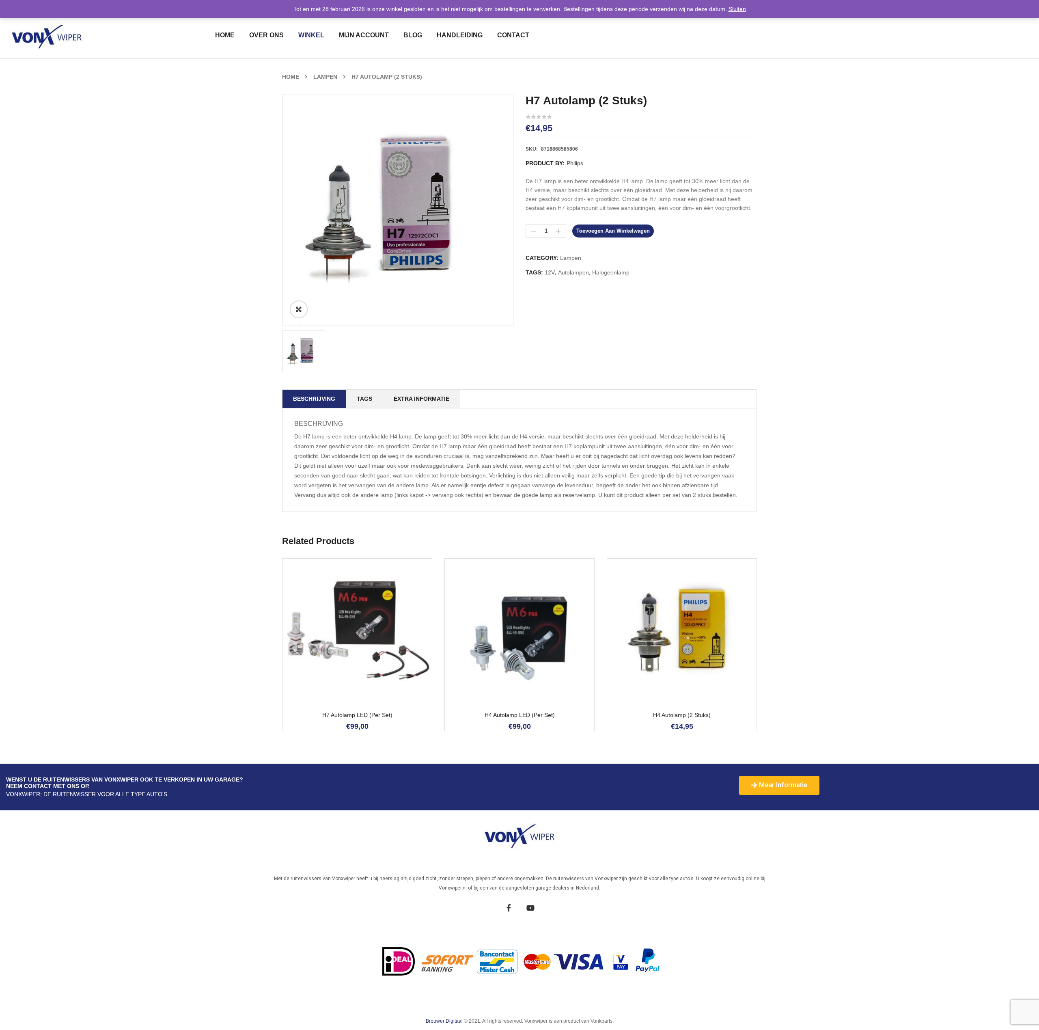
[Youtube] (530, 907)
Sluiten (737, 9)
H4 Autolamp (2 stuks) (682, 715)
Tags (364, 398)
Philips (575, 163)
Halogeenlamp (610, 272)
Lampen (325, 76)
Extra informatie (421, 398)
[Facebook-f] (508, 907)
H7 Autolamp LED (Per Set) (357, 715)
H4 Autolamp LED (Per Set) (520, 715)
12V (550, 272)
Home (290, 76)
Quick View (368, 669)
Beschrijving (314, 398)
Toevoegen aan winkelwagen (613, 231)
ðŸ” (299, 309)
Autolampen (573, 272)
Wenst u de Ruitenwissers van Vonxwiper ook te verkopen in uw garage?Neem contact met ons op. (124, 783)
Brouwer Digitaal (445, 1021)
